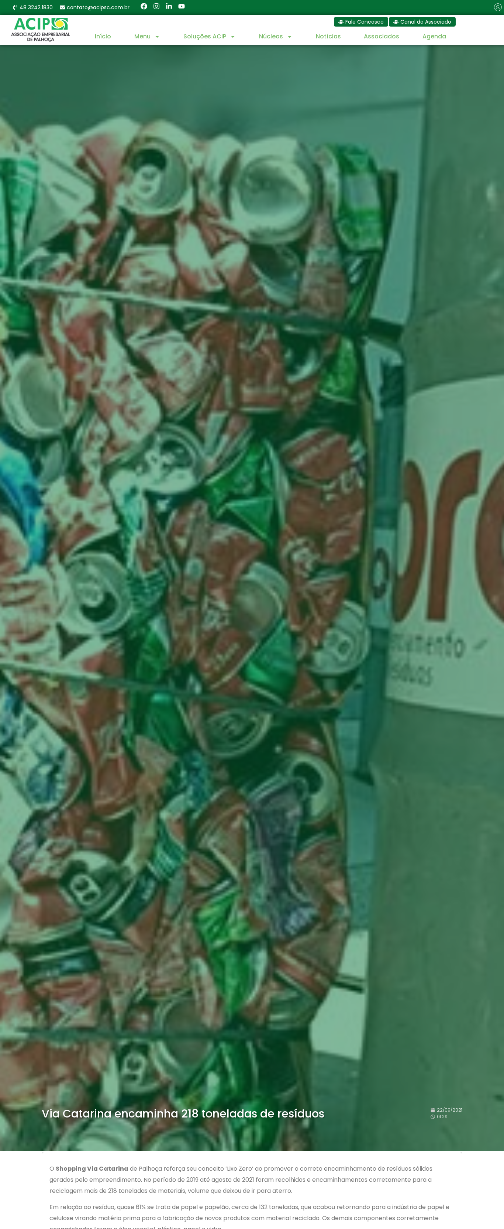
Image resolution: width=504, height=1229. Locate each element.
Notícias (328, 36)
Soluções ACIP (204, 36)
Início (103, 36)
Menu (142, 36)
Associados (381, 36)
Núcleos (271, 36)
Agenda (434, 36)
